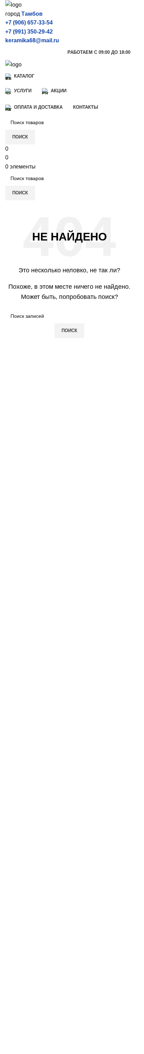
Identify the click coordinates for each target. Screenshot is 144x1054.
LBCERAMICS (23, 906)
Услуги (13, 936)
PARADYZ (18, 893)
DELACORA (21, 772)
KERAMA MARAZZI (30, 746)
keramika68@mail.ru (32, 40)
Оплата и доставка (29, 962)
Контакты (17, 988)
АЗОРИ (15, 867)
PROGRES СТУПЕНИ (33, 880)
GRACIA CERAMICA (31, 811)
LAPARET (18, 785)
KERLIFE (17, 798)
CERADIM (18, 759)
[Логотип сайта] (13, 4)
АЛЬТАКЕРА (21, 854)
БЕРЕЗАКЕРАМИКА (31, 841)
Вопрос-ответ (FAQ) (30, 975)
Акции (13, 949)
